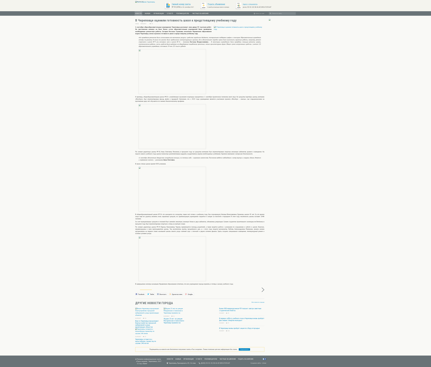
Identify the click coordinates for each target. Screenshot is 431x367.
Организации (159, 13)
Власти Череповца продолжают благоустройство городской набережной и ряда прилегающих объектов (147, 324)
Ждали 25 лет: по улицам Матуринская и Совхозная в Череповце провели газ (174, 321)
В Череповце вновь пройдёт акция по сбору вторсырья (239, 328)
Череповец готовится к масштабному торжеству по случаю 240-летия (145, 341)
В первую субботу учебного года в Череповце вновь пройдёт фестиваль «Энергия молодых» (241, 319)
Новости (138, 13)
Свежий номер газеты (181, 4)
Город (137, 23)
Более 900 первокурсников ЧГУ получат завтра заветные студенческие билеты (240, 309)
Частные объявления (200, 13)
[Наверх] (425, 351)
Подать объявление (216, 4)
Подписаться (244, 349)
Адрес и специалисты (250, 4)
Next (263, 290)
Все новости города (258, 302)
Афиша (147, 13)
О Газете (170, 13)
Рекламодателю (182, 13)
